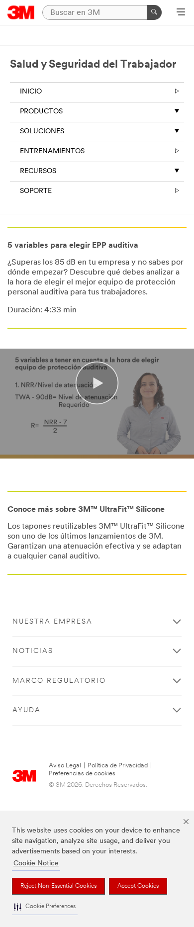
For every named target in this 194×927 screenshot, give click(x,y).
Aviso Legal (65, 765)
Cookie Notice (36, 863)
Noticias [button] (32, 651)
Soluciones (42, 131)
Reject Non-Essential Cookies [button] (58, 886)
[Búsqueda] (154, 12)
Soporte (36, 191)
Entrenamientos (52, 151)
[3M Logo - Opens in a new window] (21, 12)
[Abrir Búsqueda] (181, 13)
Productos (41, 111)
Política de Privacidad (118, 765)
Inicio (31, 91)
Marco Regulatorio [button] (59, 681)
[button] (45, 907)
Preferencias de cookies (82, 773)
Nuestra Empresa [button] (52, 622)
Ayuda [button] (26, 710)
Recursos (38, 171)
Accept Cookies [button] (138, 886)
